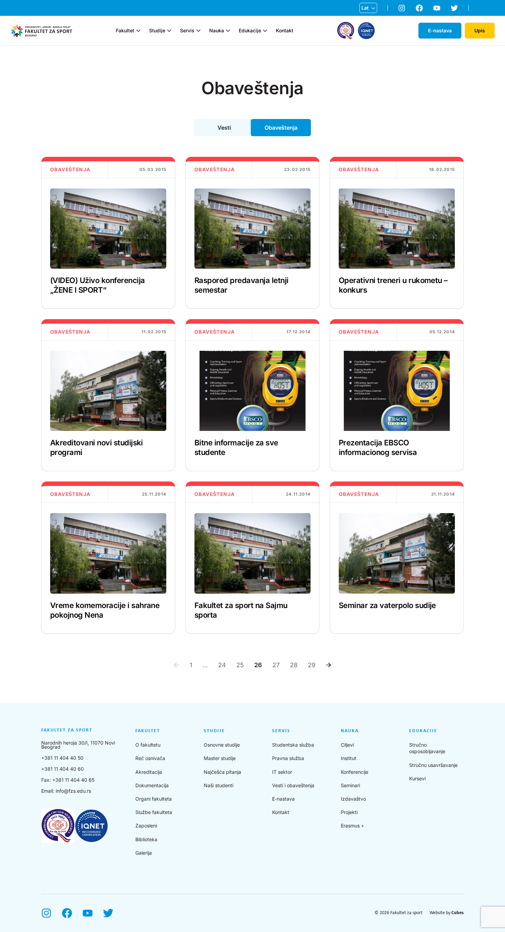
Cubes (457, 912)
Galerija (143, 853)
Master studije (220, 758)
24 (222, 665)
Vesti (224, 127)
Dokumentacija (152, 785)
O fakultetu (147, 745)
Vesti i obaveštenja (293, 785)
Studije (157, 30)
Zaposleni (146, 825)
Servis (187, 30)
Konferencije (354, 772)
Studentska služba (293, 745)
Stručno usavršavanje (433, 765)
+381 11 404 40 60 (62, 769)
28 (294, 665)
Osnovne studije (222, 745)
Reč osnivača (150, 758)
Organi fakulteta (153, 799)
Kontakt (284, 30)
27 (276, 665)
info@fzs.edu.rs (73, 791)
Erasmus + (352, 825)
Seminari (350, 785)
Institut (348, 758)
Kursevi (417, 778)
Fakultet (125, 30)
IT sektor (282, 772)
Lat (365, 8)
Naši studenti (218, 785)
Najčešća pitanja (222, 772)
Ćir (364, 19)
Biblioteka (146, 839)
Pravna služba (288, 758)
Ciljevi (347, 745)
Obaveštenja (281, 127)
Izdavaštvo (353, 799)
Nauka (216, 30)
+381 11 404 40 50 (62, 758)
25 (240, 665)
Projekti (349, 812)
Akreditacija (148, 772)
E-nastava (283, 799)
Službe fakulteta (153, 812)
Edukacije (250, 30)
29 (311, 665)
